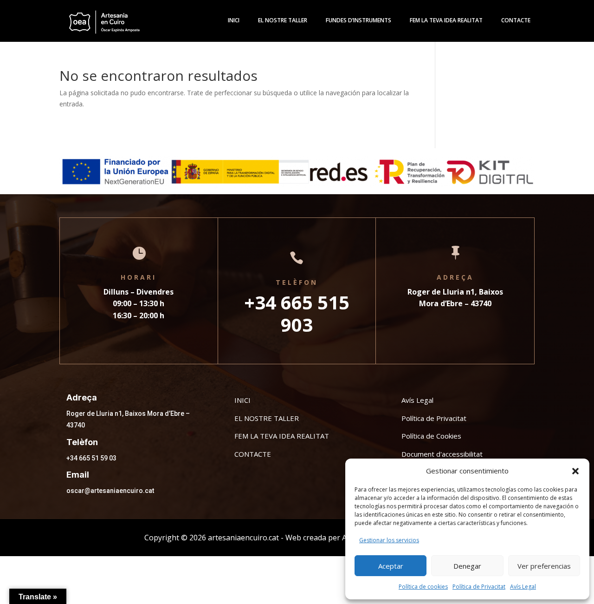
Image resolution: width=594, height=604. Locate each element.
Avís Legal (523, 587)
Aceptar (390, 566)
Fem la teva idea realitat (446, 20)
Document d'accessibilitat (442, 454)
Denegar (467, 566)
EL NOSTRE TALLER (266, 418)
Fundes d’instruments (358, 20)
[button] (575, 471)
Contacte (515, 20)
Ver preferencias (544, 566)
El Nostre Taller (282, 20)
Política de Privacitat (478, 587)
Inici (233, 20)
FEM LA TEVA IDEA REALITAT (281, 435)
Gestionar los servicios (389, 540)
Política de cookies (423, 587)
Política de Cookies (431, 435)
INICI (242, 400)
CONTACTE (252, 454)
